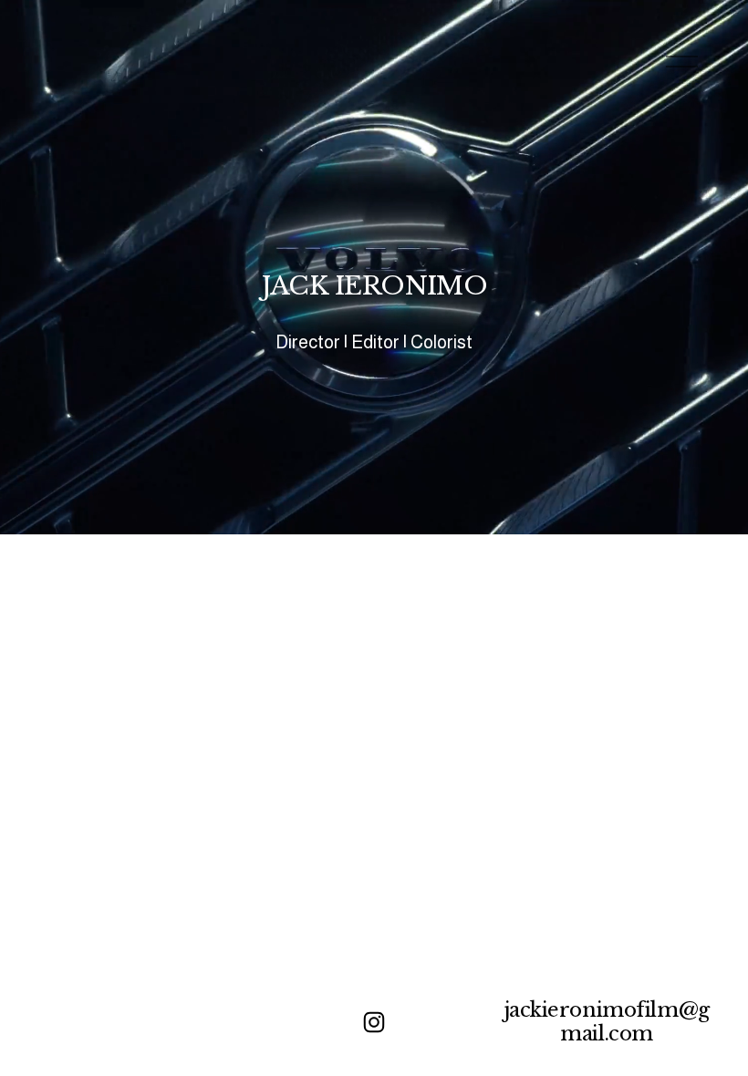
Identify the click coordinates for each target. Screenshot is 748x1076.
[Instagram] (374, 1022)
